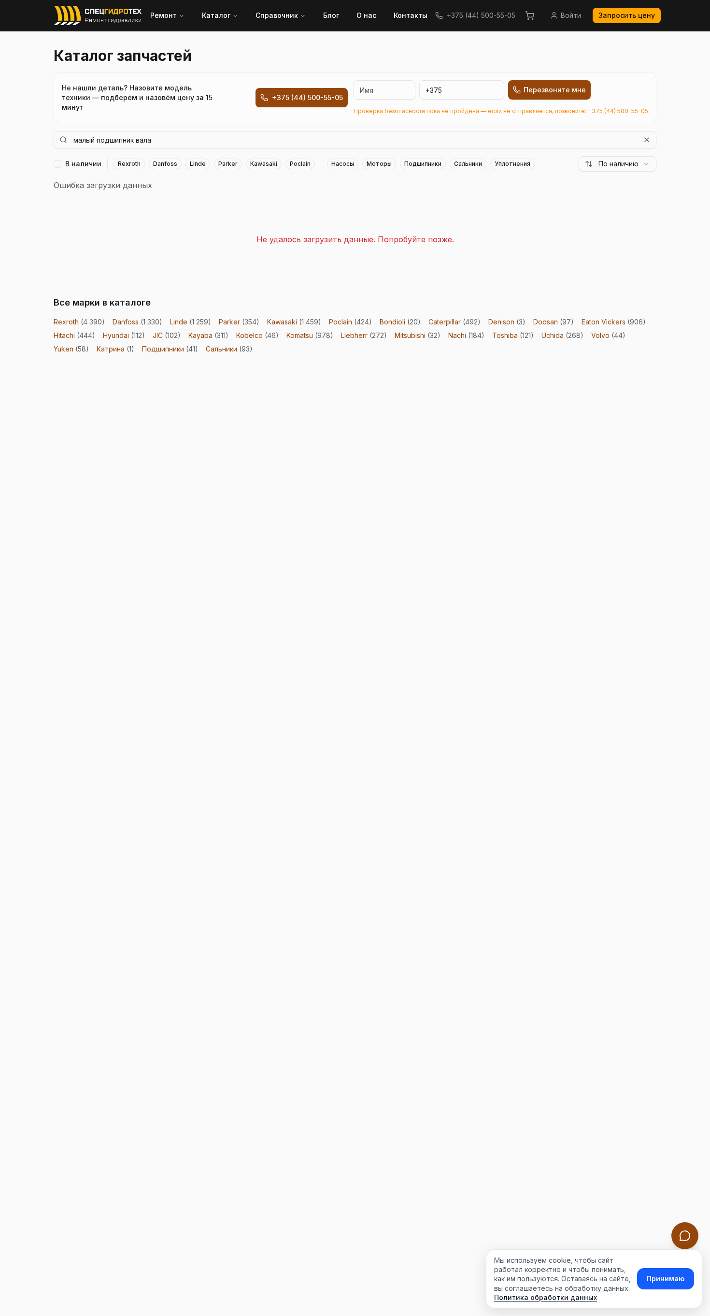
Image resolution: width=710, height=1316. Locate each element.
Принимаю (665, 1278)
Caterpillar (454, 322)
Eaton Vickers (614, 322)
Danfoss (137, 322)
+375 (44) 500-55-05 (481, 15)
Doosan (553, 322)
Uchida (562, 335)
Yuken (71, 349)
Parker (239, 322)
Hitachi (74, 335)
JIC (167, 335)
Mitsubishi (417, 335)
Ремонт (163, 15)
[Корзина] (530, 15)
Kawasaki (294, 322)
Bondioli (400, 322)
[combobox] (617, 164)
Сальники (229, 349)
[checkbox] (57, 164)
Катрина (115, 349)
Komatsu (309, 335)
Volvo (608, 335)
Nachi (466, 335)
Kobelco (257, 335)
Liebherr (364, 335)
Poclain (350, 322)
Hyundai (124, 335)
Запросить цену (626, 15)
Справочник (277, 15)
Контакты (410, 15)
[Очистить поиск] (647, 140)
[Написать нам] (684, 1235)
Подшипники (170, 349)
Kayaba (208, 335)
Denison (506, 322)
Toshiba (513, 335)
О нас (366, 15)
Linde (190, 322)
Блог (331, 15)
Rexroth (79, 322)
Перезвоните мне (555, 90)
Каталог (216, 15)
